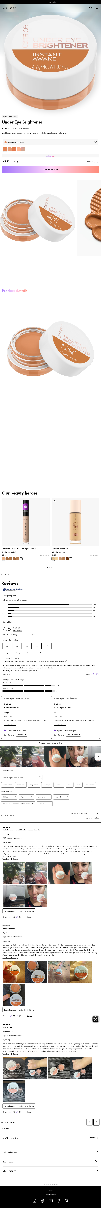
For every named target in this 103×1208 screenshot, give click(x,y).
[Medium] (60, 558)
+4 (70, 559)
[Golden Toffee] (5, 149)
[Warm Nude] (19, 149)
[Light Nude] (10, 149)
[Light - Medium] (53, 558)
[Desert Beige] (17, 558)
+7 (21, 559)
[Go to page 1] (47, 567)
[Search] (91, 8)
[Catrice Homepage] (9, 7)
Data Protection (50, 1194)
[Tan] (63, 558)
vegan (5, 116)
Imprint (50, 1190)
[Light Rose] (23, 149)
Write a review (23, 128)
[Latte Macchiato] (10, 558)
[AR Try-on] (54, 500)
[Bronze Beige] (14, 558)
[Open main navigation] (96, 7)
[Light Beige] (3, 558)
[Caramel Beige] (7, 558)
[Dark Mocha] (14, 149)
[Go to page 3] (51, 567)
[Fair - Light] (56, 558)
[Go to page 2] (49, 567)
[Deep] (67, 558)
